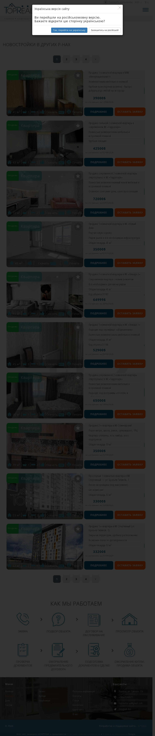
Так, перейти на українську (69, 30)
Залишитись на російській (105, 30)
